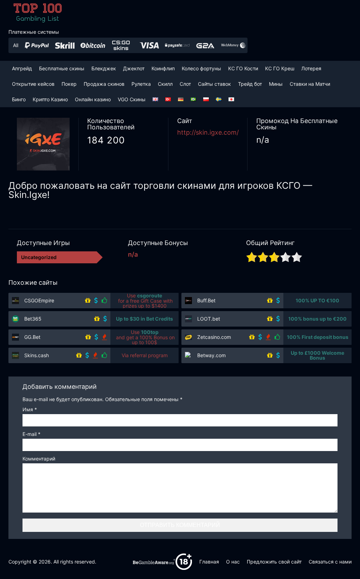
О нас (233, 562)
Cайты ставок (214, 84)
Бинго (19, 99)
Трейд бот (250, 84)
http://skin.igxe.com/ (208, 132)
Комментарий (38, 459)
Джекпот (133, 68)
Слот (185, 84)
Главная (209, 562)
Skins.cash (36, 355)
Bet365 (32, 319)
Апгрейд (22, 68)
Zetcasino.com (214, 337)
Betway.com (211, 355)
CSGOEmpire (39, 300)
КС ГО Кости (243, 68)
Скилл (165, 84)
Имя (29, 409)
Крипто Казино (50, 99)
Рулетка (141, 84)
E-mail (31, 434)
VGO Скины (132, 99)
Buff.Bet (206, 300)
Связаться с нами (330, 562)
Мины (276, 84)
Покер (69, 84)
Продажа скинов (104, 84)
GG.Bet (32, 337)
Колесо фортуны (201, 68)
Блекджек (103, 68)
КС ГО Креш (279, 68)
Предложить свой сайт (274, 562)
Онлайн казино (93, 99)
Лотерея (311, 68)
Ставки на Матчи (310, 84)
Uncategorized (39, 257)
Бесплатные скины (61, 68)
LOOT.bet (208, 319)
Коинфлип (163, 68)
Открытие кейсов (33, 84)
